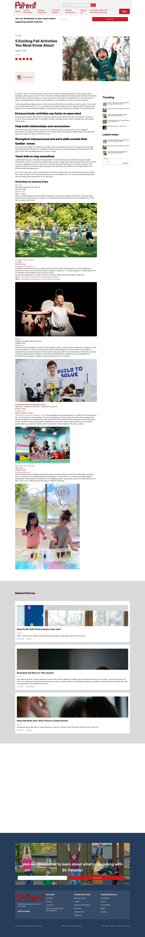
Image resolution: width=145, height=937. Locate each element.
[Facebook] (16, 59)
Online (103, 901)
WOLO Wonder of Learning (24, 466)
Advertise (49, 898)
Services (104, 912)
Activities (18, 35)
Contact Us (50, 905)
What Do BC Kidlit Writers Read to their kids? (118, 108)
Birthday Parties (80, 898)
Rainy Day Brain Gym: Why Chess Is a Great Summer (42, 720)
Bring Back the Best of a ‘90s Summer (116, 126)
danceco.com (20, 191)
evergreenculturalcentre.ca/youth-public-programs (42, 279)
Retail (103, 908)
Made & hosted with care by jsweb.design (72, 925)
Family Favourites (70, 11)
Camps (76, 901)
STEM (39, 106)
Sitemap (112, 926)
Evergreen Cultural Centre (24, 260)
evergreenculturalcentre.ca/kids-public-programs (40, 277)
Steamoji (18, 339)
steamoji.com (20, 345)
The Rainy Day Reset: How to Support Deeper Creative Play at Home (118, 121)
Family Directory (27, 11)
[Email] (31, 59)
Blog (124, 11)
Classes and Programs (82, 905)
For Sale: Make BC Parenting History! (98, 11)
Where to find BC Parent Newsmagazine (54, 909)
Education (77, 908)
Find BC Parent (55, 11)
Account (49, 901)
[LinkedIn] (23, 59)
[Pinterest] (20, 59)
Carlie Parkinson (28, 77)
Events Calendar (42, 11)
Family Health (105, 905)
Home (18, 11)
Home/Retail (105, 898)
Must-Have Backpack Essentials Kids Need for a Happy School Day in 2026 (118, 103)
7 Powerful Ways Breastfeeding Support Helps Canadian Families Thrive (117, 115)
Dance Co (18, 185)
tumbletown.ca (20, 411)
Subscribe (125, 163)
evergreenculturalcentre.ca (24, 266)
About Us (83, 11)
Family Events (79, 912)
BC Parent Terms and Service (123, 926)
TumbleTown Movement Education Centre (30, 415)
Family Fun (78, 915)
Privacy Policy (105, 926)
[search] (93, 5)
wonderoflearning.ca (22, 472)
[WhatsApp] (27, 59)
